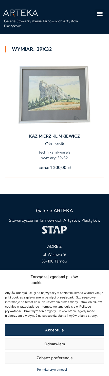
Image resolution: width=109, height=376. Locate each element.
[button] (99, 13)
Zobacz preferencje (55, 357)
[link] (21, 12)
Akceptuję (54, 330)
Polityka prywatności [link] (52, 369)
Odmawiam (54, 344)
